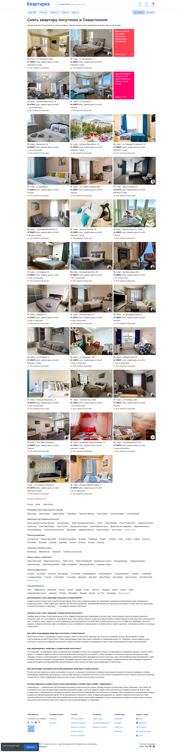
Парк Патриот (102, 513)
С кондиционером (34, 577)
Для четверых (104, 577)
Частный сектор (146, 577)
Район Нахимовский (84, 561)
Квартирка (40, 4)
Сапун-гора (31, 526)
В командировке (89, 573)
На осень (81, 542)
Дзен (141, 735)
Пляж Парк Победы (46, 526)
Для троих (93, 577)
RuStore (39, 722)
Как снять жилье (77, 718)
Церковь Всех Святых (79, 526)
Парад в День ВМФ (48, 539)
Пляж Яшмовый (132, 513)
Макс (141, 718)
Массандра (72, 593)
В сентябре (31, 542)
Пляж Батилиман (117, 513)
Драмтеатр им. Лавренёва (121, 526)
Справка (52, 718)
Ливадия (83, 593)
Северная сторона (104, 564)
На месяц (51, 573)
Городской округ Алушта (36, 593)
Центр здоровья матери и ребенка (40, 523)
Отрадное (106, 589)
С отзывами (71, 577)
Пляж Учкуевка (111, 523)
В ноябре (52, 542)
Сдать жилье (98, 718)
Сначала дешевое (121, 573)
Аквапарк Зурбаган (86, 513)
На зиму (91, 542)
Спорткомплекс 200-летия (54, 529)
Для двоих (82, 577)
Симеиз (123, 589)
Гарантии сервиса (78, 723)
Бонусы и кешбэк (78, 735)
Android (32, 722)
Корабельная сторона (102, 561)
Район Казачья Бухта (52, 561)
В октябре (43, 542)
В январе (82, 539)
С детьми (135, 573)
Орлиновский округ (86, 564)
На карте (30, 573)
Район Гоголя (68, 561)
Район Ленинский (34, 561)
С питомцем (75, 573)
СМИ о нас (118, 727)
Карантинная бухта (141, 526)
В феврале (93, 539)
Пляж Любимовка (34, 529)
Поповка (62, 593)
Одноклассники (145, 731)
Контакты (53, 723)
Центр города (44, 513)
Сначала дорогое (105, 573)
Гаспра (86, 589)
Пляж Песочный (102, 529)
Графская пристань (86, 529)
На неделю (41, 573)
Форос (131, 589)
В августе (146, 539)
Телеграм (142, 727)
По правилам (8, 747)
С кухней (47, 577)
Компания (118, 718)
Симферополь (39, 589)
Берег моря (31, 513)
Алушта (62, 589)
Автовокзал (31, 551)
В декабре (63, 542)
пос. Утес (101, 593)
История (117, 723)
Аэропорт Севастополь (72, 551)
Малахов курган (63, 523)
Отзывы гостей (77, 731)
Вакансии (118, 731)
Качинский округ (33, 564)
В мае (121, 539)
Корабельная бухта (145, 523)
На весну (100, 542)
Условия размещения (101, 723)
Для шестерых (131, 577)
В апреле (112, 539)
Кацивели (53, 593)
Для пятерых (118, 577)
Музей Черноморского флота (83, 523)
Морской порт (44, 551)
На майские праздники (67, 539)
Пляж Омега (72, 513)
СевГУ (100, 523)
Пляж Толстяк (62, 526)
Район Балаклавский (51, 564)
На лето (73, 542)
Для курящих (63, 573)
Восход (92, 593)
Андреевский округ (137, 561)
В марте (103, 539)
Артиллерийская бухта (99, 526)
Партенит (95, 589)
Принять (31, 746)
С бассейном (58, 577)
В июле (137, 539)
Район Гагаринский (69, 564)
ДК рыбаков (71, 529)
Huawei (36, 722)
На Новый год (32, 539)
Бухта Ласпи (117, 529)
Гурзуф (78, 589)
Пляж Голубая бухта (127, 523)
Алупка (70, 589)
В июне (128, 539)
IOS (29, 722)
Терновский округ (121, 561)
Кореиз (115, 589)
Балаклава (111, 593)
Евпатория (52, 589)
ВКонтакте (143, 723)
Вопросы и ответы (78, 727)
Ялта (29, 589)
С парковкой (146, 573)
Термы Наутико (58, 513)
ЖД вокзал (56, 551)
